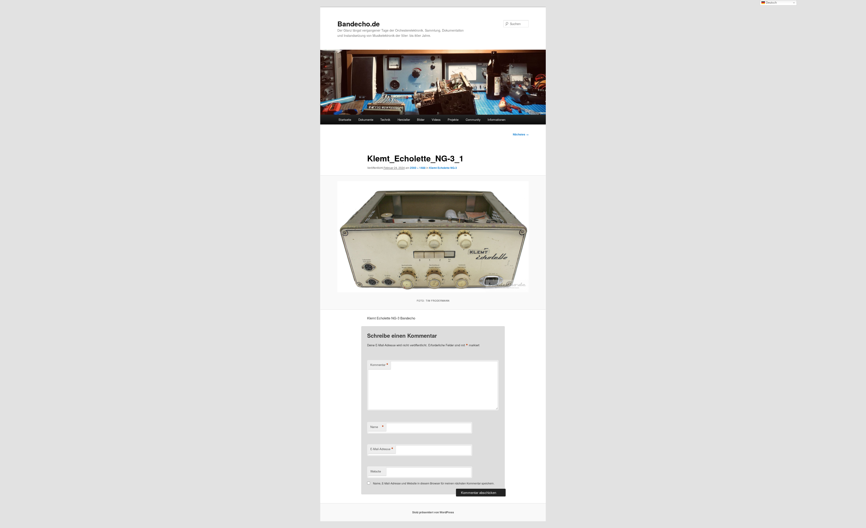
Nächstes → (521, 134)
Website (375, 471)
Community (473, 119)
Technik (385, 119)
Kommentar (379, 364)
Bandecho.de (358, 23)
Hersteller (404, 119)
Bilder (420, 119)
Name (377, 426)
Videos (436, 119)
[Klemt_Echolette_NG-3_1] (433, 236)
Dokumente (365, 119)
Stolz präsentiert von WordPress (433, 512)
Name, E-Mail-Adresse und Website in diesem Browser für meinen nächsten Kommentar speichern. (433, 483)
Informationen (496, 119)
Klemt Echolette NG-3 (443, 168)
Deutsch (771, 2)
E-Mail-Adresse (381, 449)
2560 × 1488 (418, 168)
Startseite (345, 119)
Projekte (453, 119)
